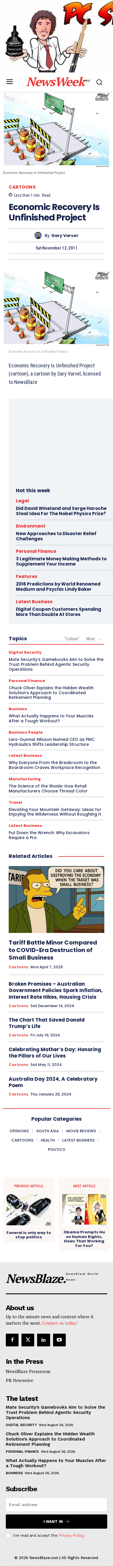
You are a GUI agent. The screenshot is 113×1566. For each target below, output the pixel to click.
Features (26, 576)
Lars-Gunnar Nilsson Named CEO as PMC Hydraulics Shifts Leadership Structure (52, 741)
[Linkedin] (43, 1340)
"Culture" (71, 638)
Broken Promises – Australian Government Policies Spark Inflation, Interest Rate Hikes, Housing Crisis (56, 990)
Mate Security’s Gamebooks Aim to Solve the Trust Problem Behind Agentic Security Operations (56, 664)
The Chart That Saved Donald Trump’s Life (47, 1023)
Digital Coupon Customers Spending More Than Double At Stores (58, 611)
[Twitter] (27, 1340)
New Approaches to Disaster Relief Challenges (56, 536)
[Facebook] (12, 1340)
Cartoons (22, 187)
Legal (22, 501)
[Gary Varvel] (39, 235)
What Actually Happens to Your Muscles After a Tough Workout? (51, 718)
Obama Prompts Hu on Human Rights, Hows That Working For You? (84, 1239)
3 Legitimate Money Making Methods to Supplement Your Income (61, 561)
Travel (15, 802)
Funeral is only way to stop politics (28, 1234)
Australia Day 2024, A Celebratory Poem (53, 1082)
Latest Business (34, 601)
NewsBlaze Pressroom (28, 1371)
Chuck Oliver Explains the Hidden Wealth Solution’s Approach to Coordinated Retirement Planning (51, 693)
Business (18, 709)
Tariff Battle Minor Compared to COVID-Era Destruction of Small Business (53, 950)
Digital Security (25, 652)
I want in (53, 1521)
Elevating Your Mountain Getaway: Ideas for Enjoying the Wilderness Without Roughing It (55, 812)
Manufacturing (25, 779)
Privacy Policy (71, 1535)
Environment (30, 526)
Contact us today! (60, 1323)
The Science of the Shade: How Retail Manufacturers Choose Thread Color (48, 788)
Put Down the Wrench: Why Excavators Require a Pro (49, 835)
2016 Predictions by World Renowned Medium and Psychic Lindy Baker (58, 586)
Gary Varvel (64, 235)
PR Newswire (19, 1380)
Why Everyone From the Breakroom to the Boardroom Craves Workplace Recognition (54, 765)
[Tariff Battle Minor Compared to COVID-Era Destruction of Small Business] (56, 899)
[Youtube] (59, 1340)
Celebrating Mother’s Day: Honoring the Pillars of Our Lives (55, 1052)
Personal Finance (36, 551)
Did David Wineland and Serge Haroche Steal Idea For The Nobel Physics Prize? (61, 511)
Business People (26, 732)
